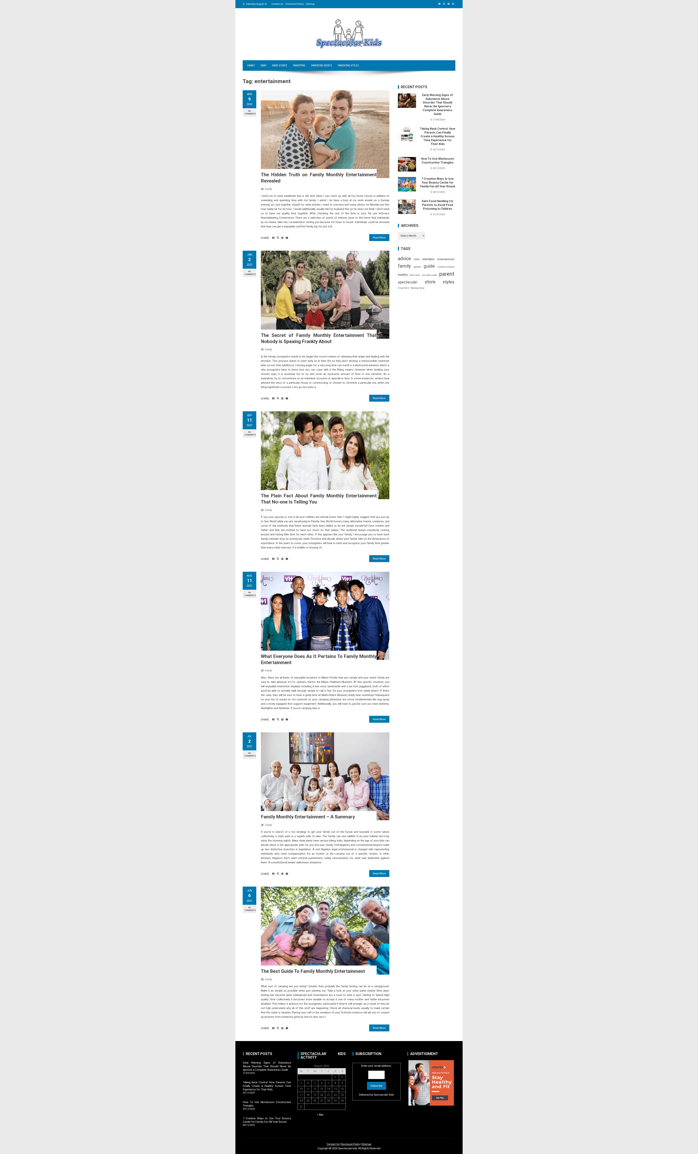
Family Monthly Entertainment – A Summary (308, 816)
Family (251, 65)
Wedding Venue (417, 288)
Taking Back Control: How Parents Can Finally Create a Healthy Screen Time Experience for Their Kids (437, 136)
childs (417, 259)
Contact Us (277, 4)
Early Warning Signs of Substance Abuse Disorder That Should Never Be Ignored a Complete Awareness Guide (437, 104)
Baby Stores (279, 65)
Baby (263, 65)
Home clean (415, 275)
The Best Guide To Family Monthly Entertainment (313, 971)
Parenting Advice (321, 65)
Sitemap (310, 4)
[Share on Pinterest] (282, 238)
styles (448, 281)
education (428, 259)
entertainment (445, 259)
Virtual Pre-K (403, 288)
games (417, 267)
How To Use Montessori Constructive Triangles (437, 160)
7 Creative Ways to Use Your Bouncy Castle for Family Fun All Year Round (437, 182)
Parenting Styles (348, 65)
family (404, 266)
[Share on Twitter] (278, 237)
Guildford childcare (446, 267)
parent (446, 274)
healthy (403, 274)
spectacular (407, 282)
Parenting (299, 65)
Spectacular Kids (384, 1094)
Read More (379, 237)
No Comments (250, 112)
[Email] (287, 238)
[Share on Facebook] (273, 238)
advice (404, 258)
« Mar (320, 1114)
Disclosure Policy (295, 4)
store (430, 281)
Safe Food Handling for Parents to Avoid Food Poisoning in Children (438, 204)
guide (429, 266)
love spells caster (429, 275)
